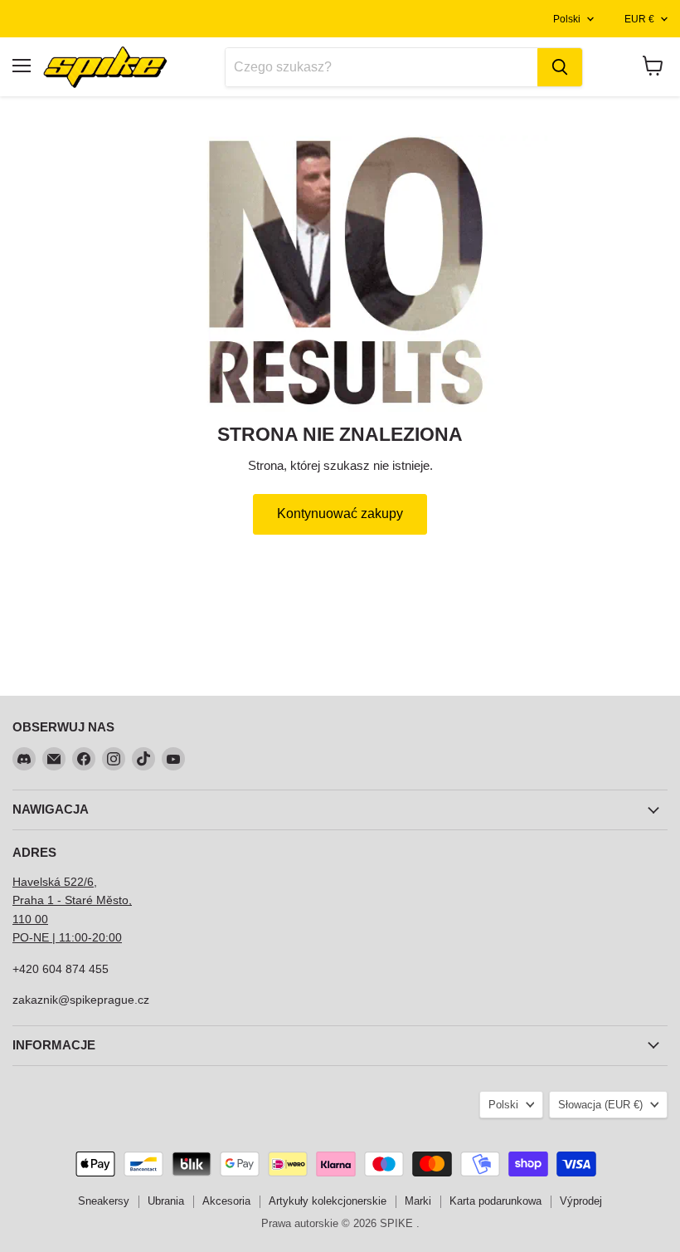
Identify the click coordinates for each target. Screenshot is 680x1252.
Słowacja (600, 1104)
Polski (566, 19)
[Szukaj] (559, 67)
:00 (113, 937)
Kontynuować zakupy (340, 513)
